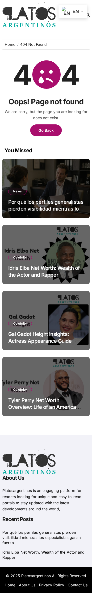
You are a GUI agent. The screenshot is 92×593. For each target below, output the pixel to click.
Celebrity (20, 257)
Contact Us (78, 585)
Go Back (46, 130)
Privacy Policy (51, 585)
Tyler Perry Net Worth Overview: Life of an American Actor (43, 407)
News (17, 191)
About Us (27, 585)
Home (10, 585)
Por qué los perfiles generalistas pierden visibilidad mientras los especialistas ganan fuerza (46, 208)
